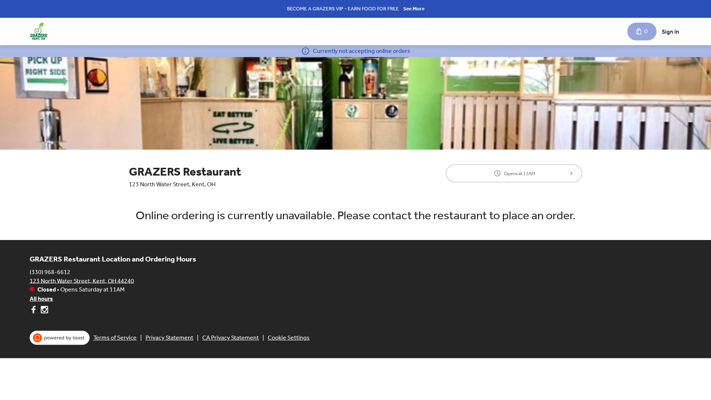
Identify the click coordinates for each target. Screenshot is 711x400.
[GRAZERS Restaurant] (39, 31)
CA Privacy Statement (230, 337)
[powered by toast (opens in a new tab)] (59, 337)
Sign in (670, 31)
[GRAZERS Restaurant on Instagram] (43, 311)
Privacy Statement (169, 337)
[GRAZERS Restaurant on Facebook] (34, 311)
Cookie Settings (289, 337)
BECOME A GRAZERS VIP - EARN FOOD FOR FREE (343, 9)
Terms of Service (115, 337)
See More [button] (413, 9)
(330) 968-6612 (50, 271)
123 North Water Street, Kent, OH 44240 (82, 280)
